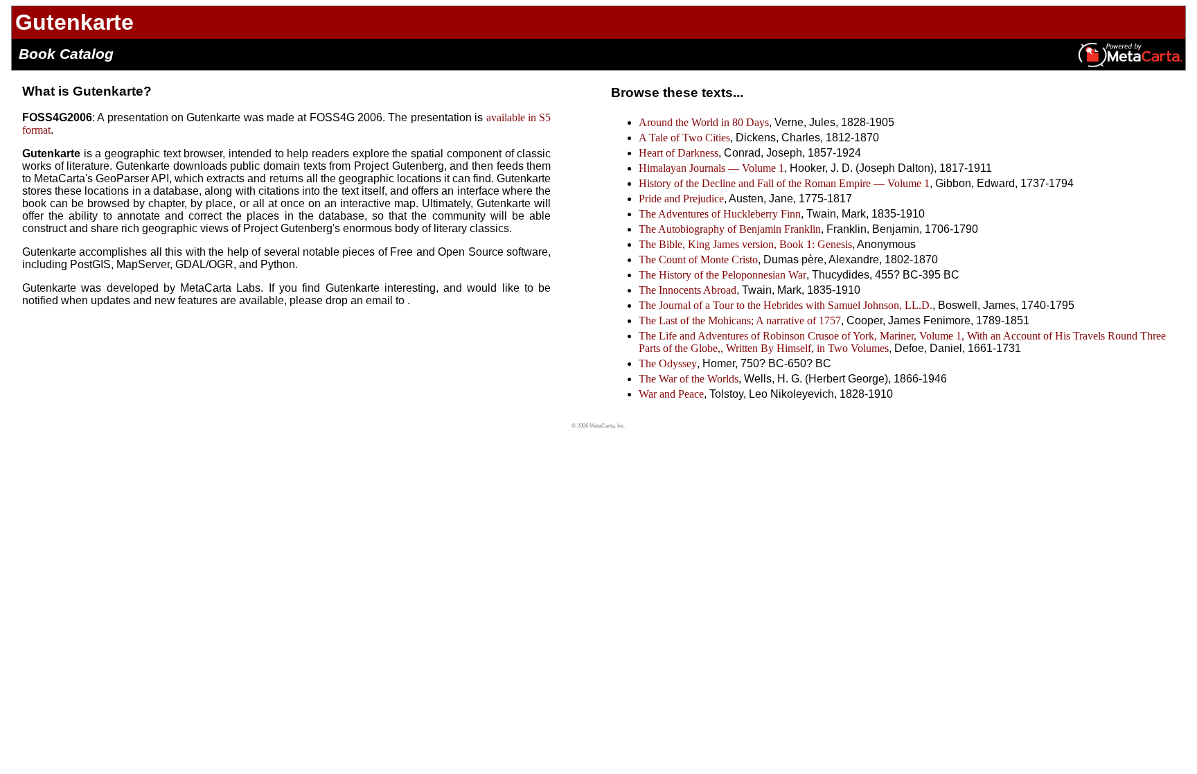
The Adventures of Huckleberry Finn (720, 214)
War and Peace (671, 394)
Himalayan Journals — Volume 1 (711, 168)
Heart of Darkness (678, 153)
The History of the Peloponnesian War (722, 275)
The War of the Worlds (688, 379)
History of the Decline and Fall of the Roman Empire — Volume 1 (784, 183)
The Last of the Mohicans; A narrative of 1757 (740, 320)
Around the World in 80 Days (704, 122)
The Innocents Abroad (687, 290)
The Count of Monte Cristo (698, 259)
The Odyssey (668, 363)
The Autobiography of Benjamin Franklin (730, 229)
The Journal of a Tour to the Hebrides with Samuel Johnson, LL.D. (785, 305)
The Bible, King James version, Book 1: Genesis (745, 244)
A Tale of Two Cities (684, 137)
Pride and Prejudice (681, 198)
